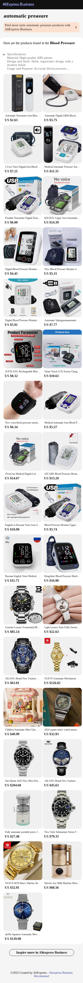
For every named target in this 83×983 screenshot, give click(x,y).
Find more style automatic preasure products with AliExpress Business (37, 27)
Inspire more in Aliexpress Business (41, 952)
